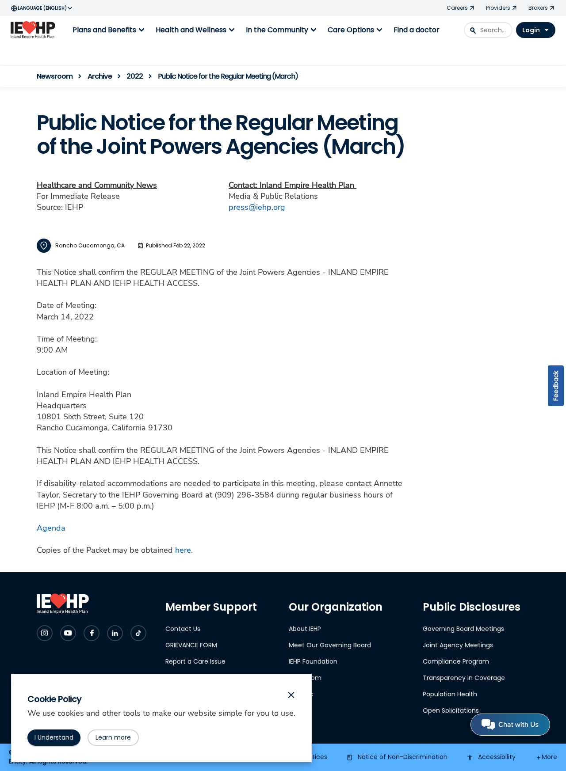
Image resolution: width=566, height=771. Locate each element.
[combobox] (488, 30)
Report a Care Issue (195, 661)
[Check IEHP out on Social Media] (45, 633)
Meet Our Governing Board (330, 645)
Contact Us (182, 628)
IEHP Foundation (313, 661)
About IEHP (305, 628)
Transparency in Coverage (464, 677)
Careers (301, 694)
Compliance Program (456, 661)
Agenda (51, 528)
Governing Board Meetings (463, 628)
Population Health (450, 694)
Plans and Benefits (110, 30)
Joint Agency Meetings (458, 645)
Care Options (356, 30)
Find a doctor (417, 30)
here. (184, 550)
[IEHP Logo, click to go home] (35, 30)
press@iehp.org (257, 207)
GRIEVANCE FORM (191, 645)
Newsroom (305, 677)
